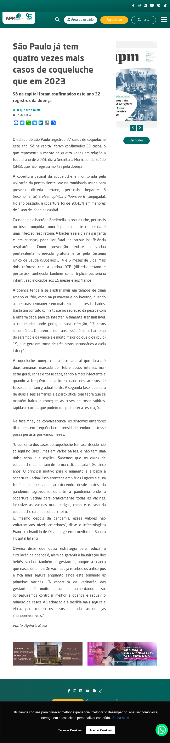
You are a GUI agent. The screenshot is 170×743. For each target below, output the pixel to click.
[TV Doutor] (122, 654)
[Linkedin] (145, 5)
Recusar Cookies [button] (70, 730)
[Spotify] (158, 5)
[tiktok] (165, 5)
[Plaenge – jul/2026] (48, 654)
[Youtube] (152, 5)
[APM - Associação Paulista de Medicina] (19, 16)
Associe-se (114, 20)
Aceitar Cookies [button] (100, 730)
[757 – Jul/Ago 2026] (136, 84)
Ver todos (136, 140)
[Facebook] (133, 5)
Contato (143, 20)
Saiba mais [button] (120, 718)
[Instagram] (139, 5)
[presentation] (133, 128)
